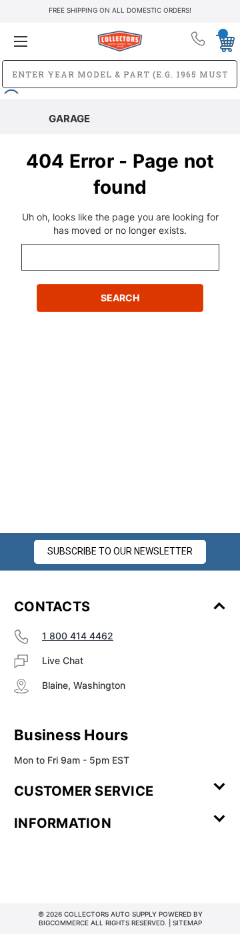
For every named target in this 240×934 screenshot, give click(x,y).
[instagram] (71, 862)
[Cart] (222, 40)
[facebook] (34, 862)
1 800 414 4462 (77, 635)
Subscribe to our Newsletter (120, 551)
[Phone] (199, 41)
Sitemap (187, 923)
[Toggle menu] (49, 41)
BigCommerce (64, 923)
